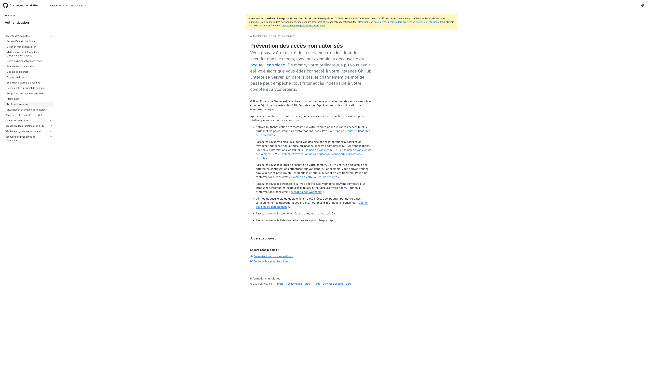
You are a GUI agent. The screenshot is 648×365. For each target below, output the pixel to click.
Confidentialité (294, 283)
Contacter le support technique (271, 261)
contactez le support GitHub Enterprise (303, 25)
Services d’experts (333, 283)
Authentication (17, 22)
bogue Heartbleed (267, 65)
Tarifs (317, 283)
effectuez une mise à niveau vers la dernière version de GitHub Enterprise (398, 21)
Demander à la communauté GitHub (273, 256)
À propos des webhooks (306, 191)
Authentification (258, 35)
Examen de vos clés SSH (319, 150)
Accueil (11, 15)
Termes (279, 283)
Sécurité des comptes (283, 35)
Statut (308, 283)
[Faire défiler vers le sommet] (640, 357)
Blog (348, 283)
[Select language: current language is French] (642, 5)
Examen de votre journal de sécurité (314, 177)
